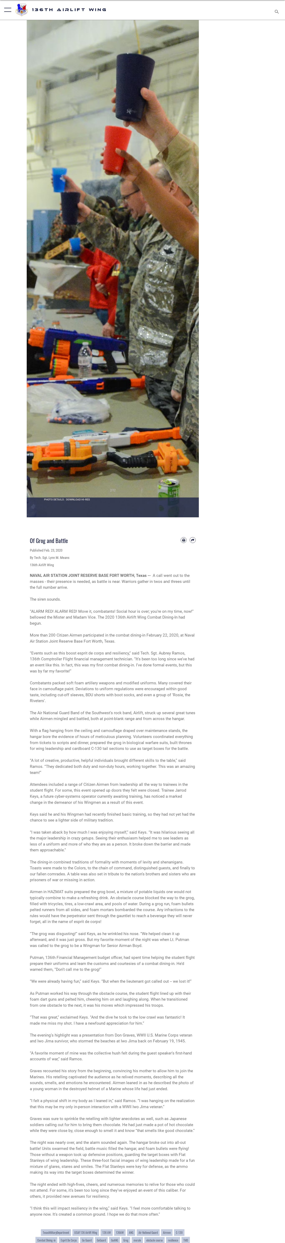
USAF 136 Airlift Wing (85, 1232)
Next (190, 268)
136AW (120, 1232)
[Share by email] (193, 540)
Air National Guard (148, 1232)
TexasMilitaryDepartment (56, 1232)
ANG (131, 1232)
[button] (7, 10)
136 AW (106, 1232)
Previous (35, 268)
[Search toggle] (277, 10)
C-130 (179, 1232)
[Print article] (184, 540)
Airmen (167, 1232)
